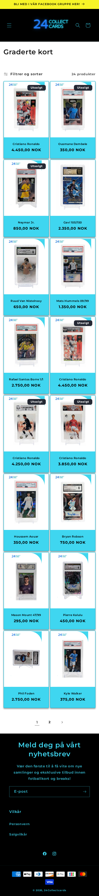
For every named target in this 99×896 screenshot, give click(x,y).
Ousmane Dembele (72, 144)
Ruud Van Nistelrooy (26, 301)
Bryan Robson (72, 536)
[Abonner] (84, 791)
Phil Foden (26, 693)
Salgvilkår (18, 834)
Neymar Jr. (26, 222)
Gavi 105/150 (73, 222)
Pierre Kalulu (73, 614)
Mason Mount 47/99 (26, 614)
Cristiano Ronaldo (26, 144)
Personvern (19, 824)
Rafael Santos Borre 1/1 (26, 379)
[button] (9, 25)
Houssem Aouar (26, 536)
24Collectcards (55, 890)
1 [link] (37, 722)
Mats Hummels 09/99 (72, 301)
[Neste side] (62, 722)
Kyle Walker (73, 693)
